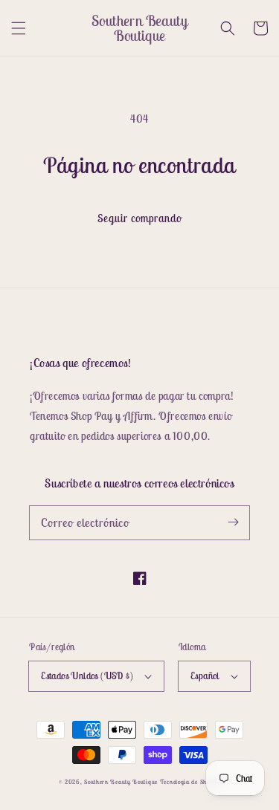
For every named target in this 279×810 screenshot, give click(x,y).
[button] (18, 28)
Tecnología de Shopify (190, 781)
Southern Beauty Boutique (121, 781)
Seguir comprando (139, 218)
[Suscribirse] (233, 522)
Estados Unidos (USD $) (87, 676)
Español (204, 676)
